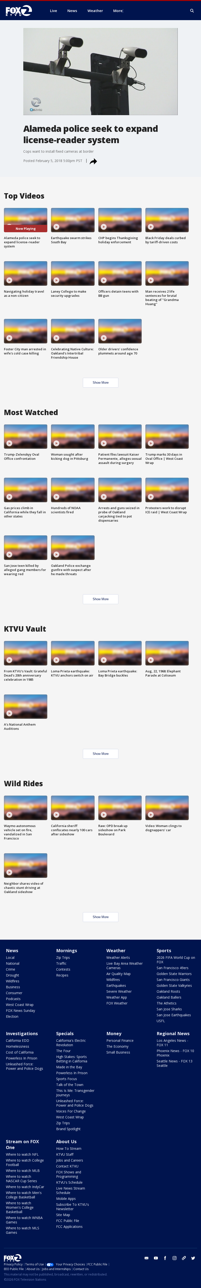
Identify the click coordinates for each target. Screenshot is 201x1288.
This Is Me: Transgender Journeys (75, 1092)
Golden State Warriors (174, 973)
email (147, 1258)
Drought (12, 975)
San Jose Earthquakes (174, 1015)
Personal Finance (120, 1040)
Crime (10, 969)
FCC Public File (67, 1220)
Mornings (66, 950)
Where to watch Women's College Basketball (20, 1207)
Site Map (63, 1214)
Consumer (14, 992)
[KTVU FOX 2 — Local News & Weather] (22, 10)
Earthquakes (116, 985)
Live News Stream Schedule (70, 1190)
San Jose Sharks (169, 1009)
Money (113, 1033)
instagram (174, 1258)
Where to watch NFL (22, 1154)
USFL (161, 1020)
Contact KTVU (67, 1166)
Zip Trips (63, 957)
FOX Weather (116, 1003)
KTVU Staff (64, 1154)
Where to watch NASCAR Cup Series (21, 1178)
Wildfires (12, 981)
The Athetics (166, 1003)
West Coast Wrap (20, 1004)
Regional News (173, 1033)
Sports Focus (66, 1078)
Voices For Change (71, 1111)
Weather (116, 950)
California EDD (17, 1040)
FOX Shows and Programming (68, 1174)
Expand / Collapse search (192, 11)
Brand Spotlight (68, 1128)
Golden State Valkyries (174, 985)
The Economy (117, 1046)
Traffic (61, 963)
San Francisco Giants (173, 979)
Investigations (22, 1033)
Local (10, 957)
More (118, 10)
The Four (63, 1050)
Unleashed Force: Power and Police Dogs (24, 1066)
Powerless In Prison (21, 1058)
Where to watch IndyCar (25, 1186)
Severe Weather (119, 991)
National (12, 963)
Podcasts (13, 998)
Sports (164, 950)
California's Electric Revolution (71, 1042)
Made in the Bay (69, 1067)
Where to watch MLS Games (22, 1230)
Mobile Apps (66, 1198)
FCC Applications (69, 1226)
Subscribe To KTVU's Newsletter (72, 1206)
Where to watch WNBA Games (24, 1219)
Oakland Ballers (169, 997)
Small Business (118, 1052)
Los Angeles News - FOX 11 (172, 1042)
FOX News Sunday (20, 1010)
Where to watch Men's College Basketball (24, 1194)
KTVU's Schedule (69, 1182)
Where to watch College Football (25, 1162)
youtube (156, 1258)
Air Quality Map (118, 973)
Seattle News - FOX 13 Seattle (174, 1063)
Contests (63, 969)
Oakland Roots (168, 991)
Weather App (116, 997)
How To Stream (68, 1148)
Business (13, 987)
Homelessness (17, 1046)
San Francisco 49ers (172, 967)
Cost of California (20, 1052)
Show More (101, 382)
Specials (65, 1033)
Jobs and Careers (69, 1160)
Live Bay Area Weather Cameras (124, 965)
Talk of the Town (69, 1084)
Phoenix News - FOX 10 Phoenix (175, 1053)
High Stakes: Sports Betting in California (71, 1058)
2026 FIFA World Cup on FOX (176, 959)
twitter (193, 1258)
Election (12, 1016)
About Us (66, 1141)
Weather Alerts (118, 957)
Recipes (62, 975)
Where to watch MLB (23, 1170)
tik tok (184, 1258)
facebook (165, 1258)
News (12, 950)
